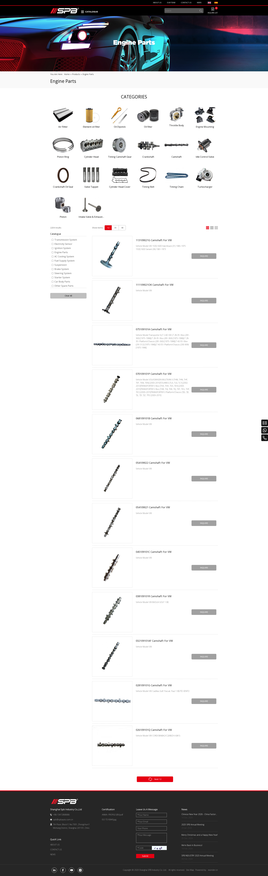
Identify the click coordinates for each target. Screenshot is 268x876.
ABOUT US (55, 844)
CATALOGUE (91, 12)
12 (108, 227)
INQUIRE (204, 256)
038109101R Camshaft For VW (154, 596)
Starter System (62, 277)
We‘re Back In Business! (191, 845)
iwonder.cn (213, 870)
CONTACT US (56, 849)
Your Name (143, 815)
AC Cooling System (64, 256)
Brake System (61, 269)
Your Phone (142, 828)
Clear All (68, 295)
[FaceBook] (63, 870)
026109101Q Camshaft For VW (154, 729)
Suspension (60, 264)
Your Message (144, 835)
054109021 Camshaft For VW (153, 507)
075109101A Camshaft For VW (154, 329)
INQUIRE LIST (213, 13)
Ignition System (62, 248)
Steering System (62, 273)
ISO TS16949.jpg (109, 819)
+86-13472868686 (61, 814)
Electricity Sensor (63, 243)
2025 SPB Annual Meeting (192, 824)
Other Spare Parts (63, 285)
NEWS (53, 854)
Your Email (142, 821)
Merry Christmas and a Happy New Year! (199, 835)
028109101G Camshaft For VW (154, 685)
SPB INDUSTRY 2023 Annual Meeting (197, 855)
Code (140, 848)
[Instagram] (80, 870)
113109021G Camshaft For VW (154, 240)
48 (122, 227)
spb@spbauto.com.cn (63, 819)
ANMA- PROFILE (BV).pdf (112, 814)
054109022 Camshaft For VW (153, 462)
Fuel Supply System (64, 260)
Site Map (190, 870)
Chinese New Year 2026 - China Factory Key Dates (199, 814)
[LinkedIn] (54, 870)
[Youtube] (71, 870)
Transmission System (65, 239)
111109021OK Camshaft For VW (155, 284)
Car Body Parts (62, 281)
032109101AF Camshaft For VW (154, 640)
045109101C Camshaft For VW (154, 551)
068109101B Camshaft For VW (154, 418)
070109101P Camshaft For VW (154, 373)
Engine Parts (61, 252)
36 (115, 227)
